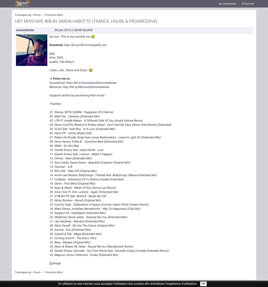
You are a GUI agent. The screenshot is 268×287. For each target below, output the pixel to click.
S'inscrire (247, 3)
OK (203, 284)
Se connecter (227, 3)
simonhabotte (25, 30)
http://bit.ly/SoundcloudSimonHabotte (91, 83)
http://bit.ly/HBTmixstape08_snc (85, 45)
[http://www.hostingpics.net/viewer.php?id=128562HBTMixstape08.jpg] (55, 263)
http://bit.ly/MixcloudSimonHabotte (86, 87)
